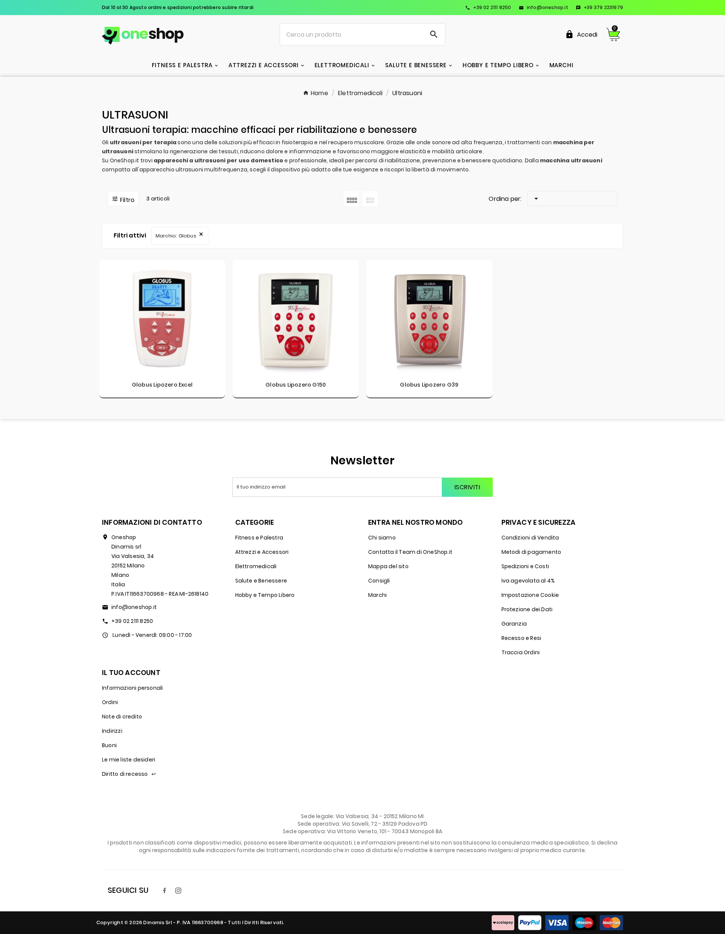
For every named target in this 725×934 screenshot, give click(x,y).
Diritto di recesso (129, 774)
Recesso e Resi (521, 638)
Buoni (109, 745)
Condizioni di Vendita (530, 537)
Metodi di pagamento (531, 552)
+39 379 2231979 (599, 7)
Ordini (110, 702)
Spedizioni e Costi (525, 566)
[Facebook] (164, 890)
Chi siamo (382, 537)
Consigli (379, 580)
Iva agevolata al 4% (528, 580)
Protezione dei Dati (527, 609)
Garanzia (514, 623)
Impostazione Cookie (530, 595)
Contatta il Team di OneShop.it (410, 552)
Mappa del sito (388, 566)
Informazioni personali (132, 688)
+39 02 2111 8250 (488, 7)
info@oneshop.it (543, 7)
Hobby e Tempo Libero (265, 595)
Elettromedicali (256, 566)
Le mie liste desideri (128, 759)
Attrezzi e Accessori (262, 552)
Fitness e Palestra (259, 537)
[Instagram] (178, 890)
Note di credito (122, 716)
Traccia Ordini (520, 652)
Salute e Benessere (261, 580)
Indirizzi (112, 731)
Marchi (377, 595)
